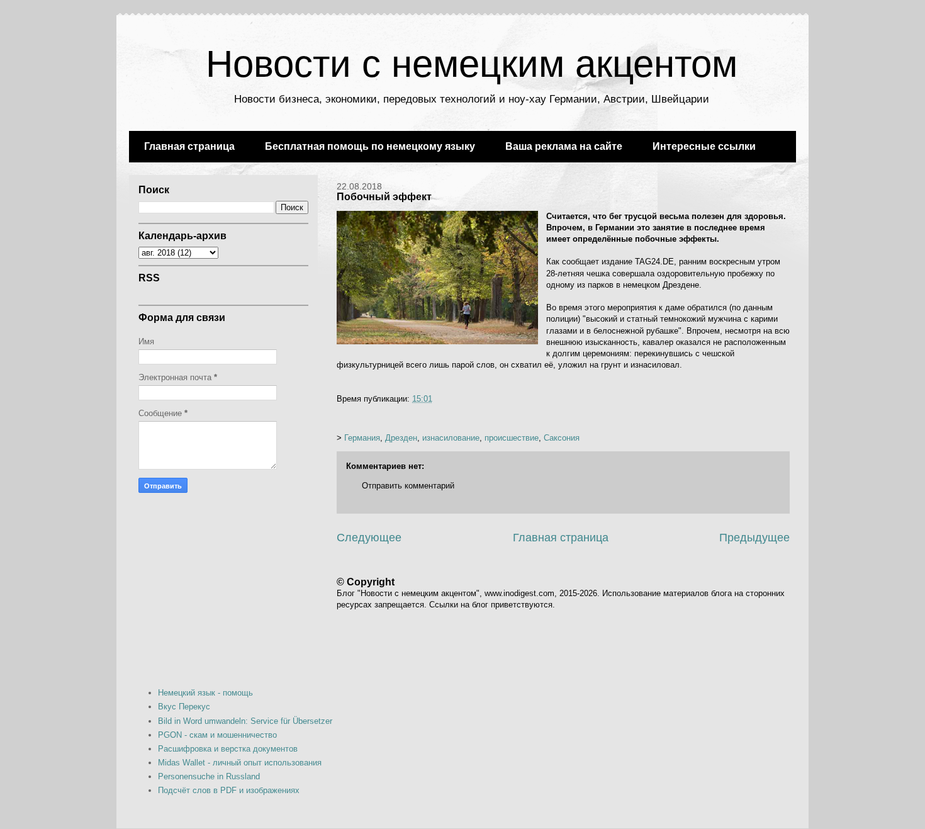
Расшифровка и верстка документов (228, 748)
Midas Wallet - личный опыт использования (240, 762)
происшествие (512, 438)
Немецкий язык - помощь (205, 692)
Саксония (562, 438)
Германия (362, 438)
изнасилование (450, 438)
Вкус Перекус (184, 706)
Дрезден (401, 438)
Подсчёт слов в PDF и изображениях (229, 790)
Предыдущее (754, 537)
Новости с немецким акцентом (471, 64)
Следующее (369, 537)
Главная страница (189, 146)
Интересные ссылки (704, 146)
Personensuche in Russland (209, 776)
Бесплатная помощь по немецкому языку (370, 146)
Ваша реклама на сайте (563, 146)
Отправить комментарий (408, 485)
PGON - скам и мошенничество (217, 735)
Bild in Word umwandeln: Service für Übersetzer (245, 721)
